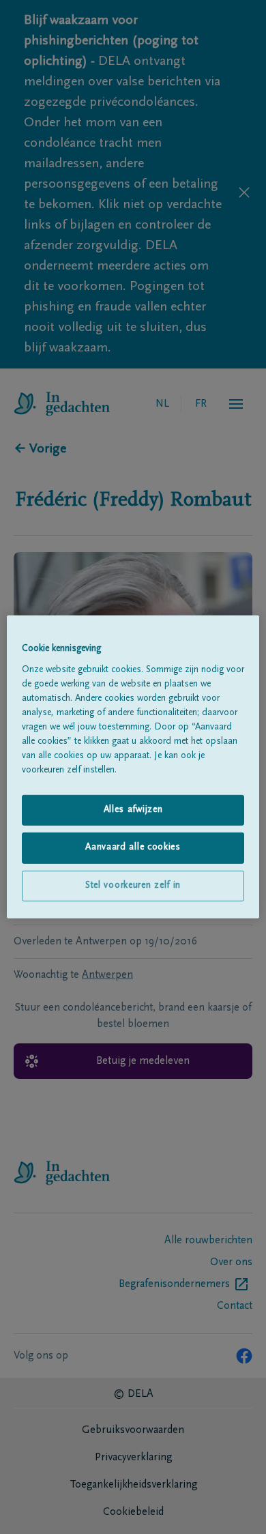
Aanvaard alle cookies (133, 847)
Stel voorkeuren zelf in (133, 886)
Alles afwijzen (133, 809)
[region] (133, 767)
